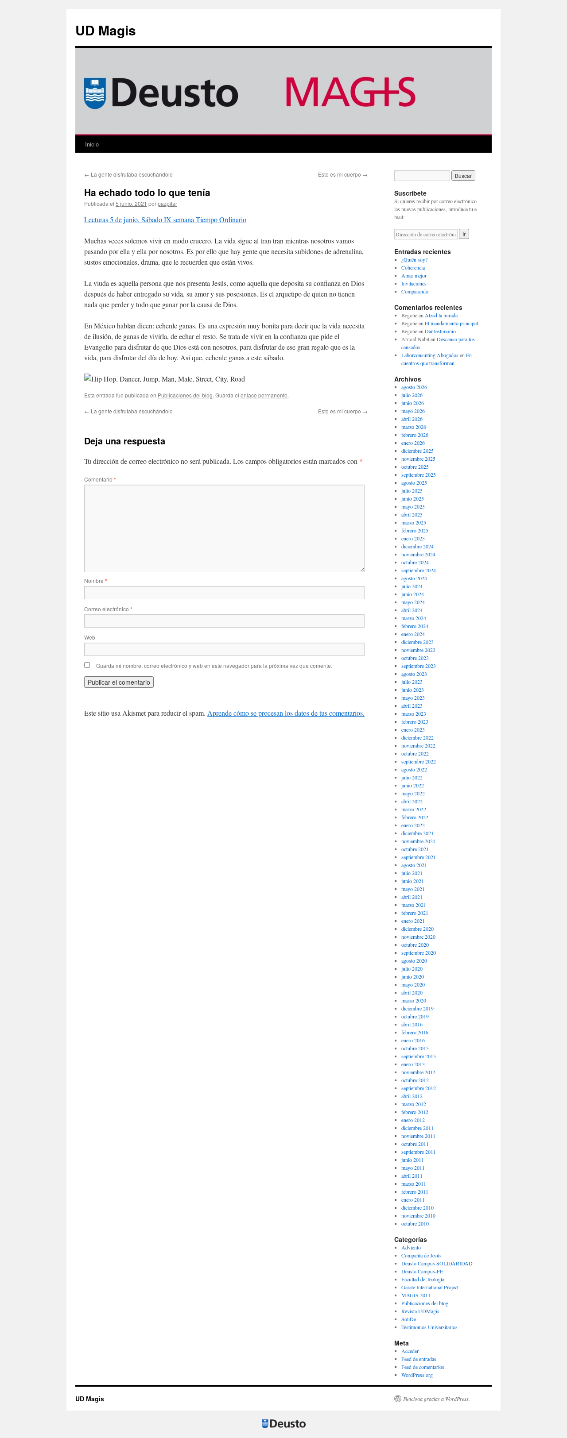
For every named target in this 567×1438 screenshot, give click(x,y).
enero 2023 (413, 729)
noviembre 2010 (418, 1215)
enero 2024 (413, 633)
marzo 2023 (413, 713)
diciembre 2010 (417, 1207)
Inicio (92, 144)
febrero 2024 (414, 625)
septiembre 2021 (418, 856)
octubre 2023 (415, 657)
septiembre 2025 (418, 474)
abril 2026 (412, 418)
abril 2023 (412, 705)
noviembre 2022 (418, 745)
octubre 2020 (415, 944)
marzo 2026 (413, 426)
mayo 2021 (413, 888)
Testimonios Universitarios (429, 1326)
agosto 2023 (414, 673)
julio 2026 (412, 394)
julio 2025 (412, 490)
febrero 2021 (414, 912)
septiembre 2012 (418, 1087)
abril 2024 (412, 609)
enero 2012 (413, 1119)
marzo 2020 (413, 1000)
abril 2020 (412, 992)
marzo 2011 (413, 1183)
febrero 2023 (414, 721)
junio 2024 (412, 594)
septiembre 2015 (418, 1056)
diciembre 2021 (417, 833)
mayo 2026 (413, 410)
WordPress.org (417, 1374)
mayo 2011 (413, 1167)
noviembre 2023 (418, 649)
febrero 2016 (414, 1032)
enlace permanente (264, 395)
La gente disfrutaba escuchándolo (128, 174)
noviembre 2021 (418, 840)
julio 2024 (412, 586)
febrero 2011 (414, 1191)
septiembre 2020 (418, 952)
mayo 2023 (413, 697)
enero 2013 (413, 1064)
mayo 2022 (413, 793)
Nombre (95, 580)
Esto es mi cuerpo (343, 174)
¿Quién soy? (414, 259)
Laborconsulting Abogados (429, 355)
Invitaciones (414, 283)
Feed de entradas (418, 1358)
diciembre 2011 (417, 1127)
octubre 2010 (415, 1223)
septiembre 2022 (418, 761)
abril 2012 (412, 1095)
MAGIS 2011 (416, 1295)
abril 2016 (412, 1024)
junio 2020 (412, 976)
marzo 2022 (413, 809)
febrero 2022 (414, 817)
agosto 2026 (414, 386)
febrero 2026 (414, 434)
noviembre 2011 (418, 1135)
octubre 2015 (415, 1048)
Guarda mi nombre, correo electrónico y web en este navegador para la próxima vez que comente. (214, 665)
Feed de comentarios (422, 1366)
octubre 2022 (415, 753)
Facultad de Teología (422, 1279)
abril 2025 (412, 514)
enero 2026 (413, 442)
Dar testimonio (440, 331)
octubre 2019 (415, 1016)
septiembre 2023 (418, 665)
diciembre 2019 (417, 1008)
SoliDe (408, 1318)
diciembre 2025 (417, 450)
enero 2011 (413, 1199)
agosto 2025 (414, 482)
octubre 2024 (415, 562)
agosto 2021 (414, 864)
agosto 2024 (414, 578)
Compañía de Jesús (421, 1255)
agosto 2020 (414, 960)
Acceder (410, 1350)
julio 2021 (412, 872)
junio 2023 (412, 689)
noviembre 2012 (418, 1072)
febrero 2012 (414, 1111)
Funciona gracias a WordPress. (436, 1398)
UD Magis (105, 29)
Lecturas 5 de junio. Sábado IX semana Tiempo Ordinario (165, 219)
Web (89, 637)
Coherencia (413, 267)
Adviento (411, 1247)
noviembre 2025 (418, 458)
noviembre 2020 (418, 936)
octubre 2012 (415, 1079)
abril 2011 (412, 1175)
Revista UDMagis (420, 1311)
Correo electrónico (108, 609)
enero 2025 (413, 538)
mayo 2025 (413, 506)
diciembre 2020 (417, 928)
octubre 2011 (415, 1143)
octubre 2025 (415, 466)
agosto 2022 (414, 769)
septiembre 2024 (418, 570)
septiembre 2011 (418, 1151)
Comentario (100, 479)
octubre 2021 (415, 848)
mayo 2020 (413, 984)
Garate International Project (429, 1287)
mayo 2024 (413, 601)
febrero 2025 (414, 530)
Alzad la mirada (441, 315)
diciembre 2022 (417, 737)
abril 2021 (412, 896)
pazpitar (167, 203)
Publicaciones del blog (185, 395)
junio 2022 (412, 785)
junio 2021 (412, 880)
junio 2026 (412, 402)
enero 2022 (413, 825)
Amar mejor (414, 275)
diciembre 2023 (417, 641)
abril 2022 (412, 801)
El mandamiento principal (451, 323)
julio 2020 (412, 968)
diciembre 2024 (417, 546)
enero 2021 (413, 920)
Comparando (414, 291)
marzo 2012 (413, 1103)
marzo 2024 (413, 617)
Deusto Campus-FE (422, 1271)
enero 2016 (413, 1040)
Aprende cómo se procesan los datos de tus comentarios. (286, 712)
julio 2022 (412, 777)
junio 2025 (412, 498)
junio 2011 (412, 1159)
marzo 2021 (413, 904)
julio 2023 (412, 681)
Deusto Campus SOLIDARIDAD (437, 1263)
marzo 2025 (413, 522)
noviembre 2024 (418, 554)
